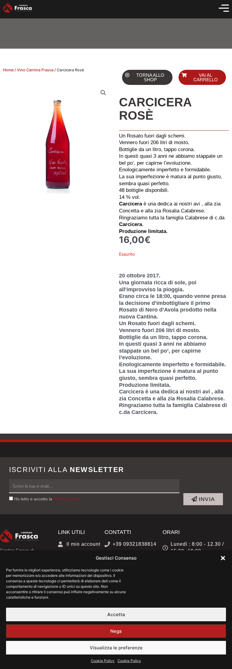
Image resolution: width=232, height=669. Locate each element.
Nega (116, 631)
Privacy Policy (66, 499)
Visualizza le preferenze (116, 648)
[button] (223, 558)
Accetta (116, 614)
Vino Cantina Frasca (35, 70)
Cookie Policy (102, 660)
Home (8, 70)
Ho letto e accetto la (47, 499)
